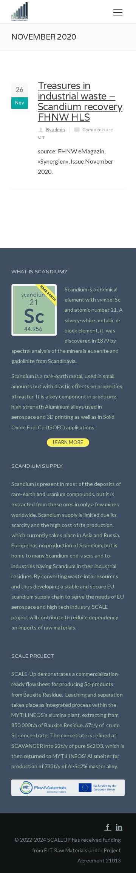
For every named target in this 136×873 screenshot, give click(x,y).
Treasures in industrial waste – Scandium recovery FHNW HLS (80, 101)
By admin (55, 129)
